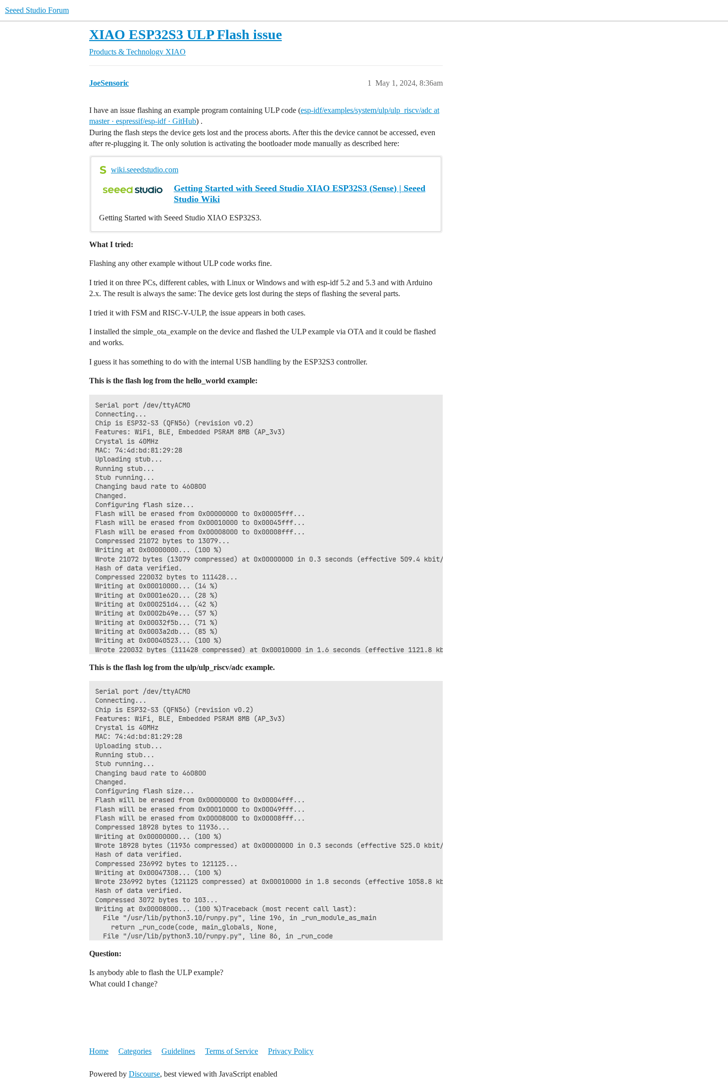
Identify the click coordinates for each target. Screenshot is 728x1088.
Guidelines (178, 1051)
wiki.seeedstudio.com (144, 169)
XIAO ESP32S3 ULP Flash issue (185, 34)
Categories (135, 1051)
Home (98, 1051)
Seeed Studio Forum (37, 10)
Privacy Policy (290, 1051)
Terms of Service (231, 1051)
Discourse (144, 1074)
